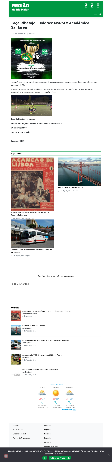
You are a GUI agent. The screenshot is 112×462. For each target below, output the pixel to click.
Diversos (47, 442)
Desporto (31, 34)
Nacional (75, 191)
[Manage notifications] (6, 456)
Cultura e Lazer (30, 218)
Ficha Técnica (18, 429)
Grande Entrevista (51, 447)
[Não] (108, 454)
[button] (100, 14)
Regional (28, 256)
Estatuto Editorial (19, 434)
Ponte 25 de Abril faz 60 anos (70, 187)
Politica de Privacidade (21, 438)
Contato (16, 425)
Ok (45, 458)
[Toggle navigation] (96, 14)
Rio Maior (47, 425)
